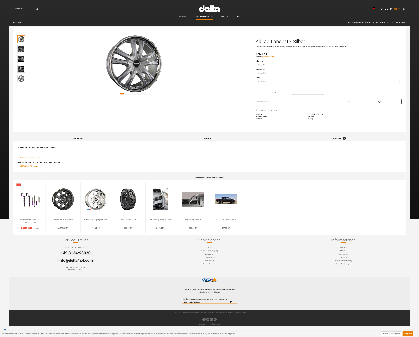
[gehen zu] (403, 9)
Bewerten (273, 110)
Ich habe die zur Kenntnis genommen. (206, 299)
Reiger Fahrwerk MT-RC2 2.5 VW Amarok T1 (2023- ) (30, 221)
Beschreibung (78, 138)
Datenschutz (343, 254)
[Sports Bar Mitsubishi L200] (193, 199)
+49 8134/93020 (76, 253)
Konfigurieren (408, 333)
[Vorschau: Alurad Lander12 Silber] (21, 39)
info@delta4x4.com (75, 260)
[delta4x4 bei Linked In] (215, 319)
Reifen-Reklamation (209, 264)
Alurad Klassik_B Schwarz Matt (63, 220)
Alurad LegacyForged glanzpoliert (95, 220)
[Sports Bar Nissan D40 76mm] (226, 199)
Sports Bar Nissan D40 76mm (226, 220)
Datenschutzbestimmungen (201, 299)
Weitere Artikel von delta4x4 (28, 167)
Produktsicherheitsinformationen (28, 158)
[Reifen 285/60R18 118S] (128, 199)
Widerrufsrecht (209, 254)
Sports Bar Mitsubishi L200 (193, 220)
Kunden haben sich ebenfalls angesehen (209, 178)
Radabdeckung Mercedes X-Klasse (160, 220)
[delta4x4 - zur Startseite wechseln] (209, 8)
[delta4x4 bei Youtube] (207, 319)
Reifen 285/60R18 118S (128, 220)
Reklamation (209, 261)
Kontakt (209, 247)
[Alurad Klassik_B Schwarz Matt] (63, 199)
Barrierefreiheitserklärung (343, 261)
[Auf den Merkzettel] (380, 101)
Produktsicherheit (209, 257)
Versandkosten (204, 312)
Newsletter (343, 247)
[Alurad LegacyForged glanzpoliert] (96, 199)
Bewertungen (339, 138)
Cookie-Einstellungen (343, 264)
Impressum (343, 257)
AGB (209, 267)
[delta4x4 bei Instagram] (211, 319)
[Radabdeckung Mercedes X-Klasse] (161, 199)
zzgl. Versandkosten (268, 56)
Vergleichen (261, 110)
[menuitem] (26, 9)
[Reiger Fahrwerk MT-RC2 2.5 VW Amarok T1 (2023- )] (30, 199)
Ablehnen (385, 333)
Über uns (343, 251)
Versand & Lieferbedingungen (209, 251)
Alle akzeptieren (395, 333)
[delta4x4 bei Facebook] (204, 319)
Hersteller (207, 138)
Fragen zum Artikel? (26, 165)
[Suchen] (36, 9)
